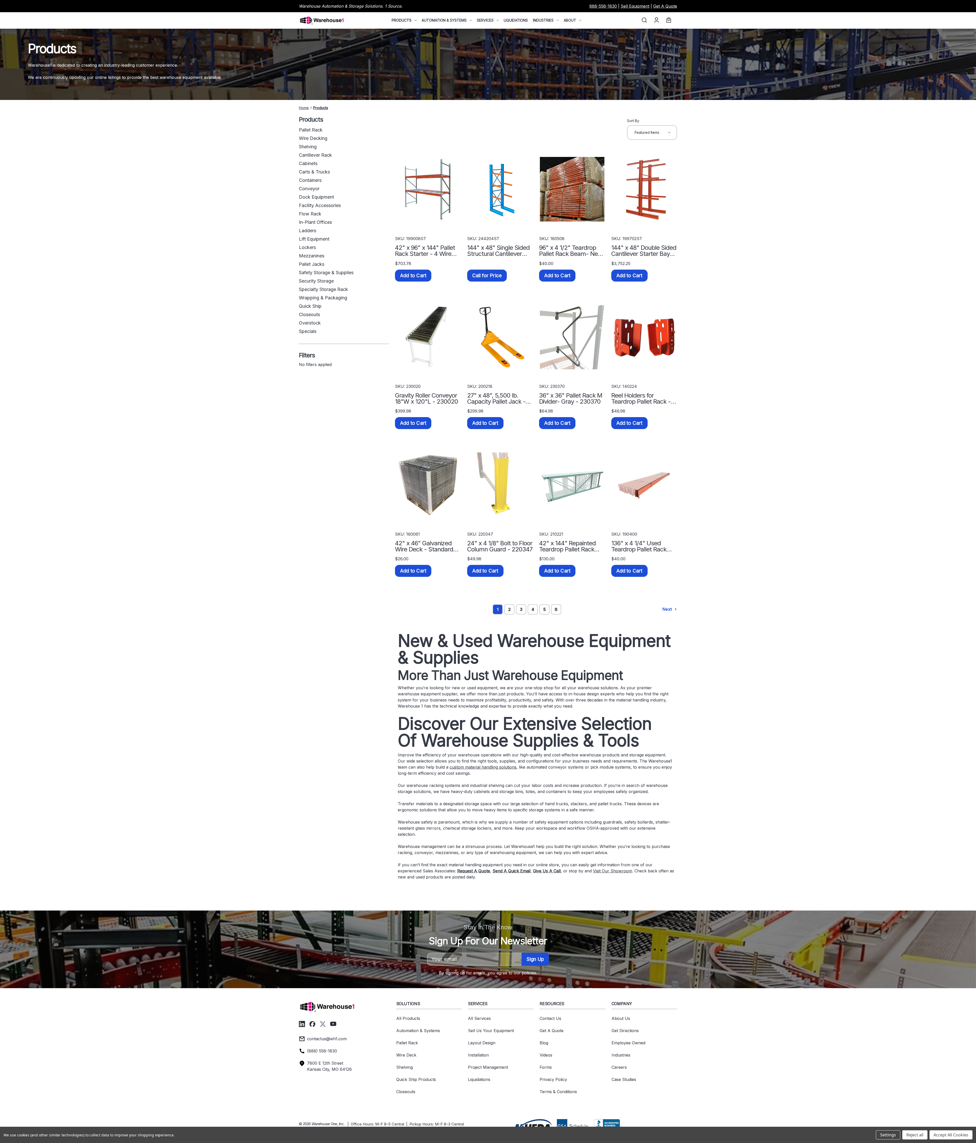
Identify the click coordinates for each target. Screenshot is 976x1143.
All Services (479, 1018)
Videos (546, 1055)
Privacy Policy (553, 1079)
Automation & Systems (444, 20)
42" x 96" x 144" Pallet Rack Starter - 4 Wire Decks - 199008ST (425, 251)
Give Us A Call (547, 870)
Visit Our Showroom (612, 870)
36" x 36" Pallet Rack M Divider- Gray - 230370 (570, 398)
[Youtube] (333, 1024)
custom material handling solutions (483, 767)
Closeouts (309, 314)
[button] (533, 1125)
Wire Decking (313, 138)
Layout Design (481, 1042)
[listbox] (652, 132)
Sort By (633, 121)
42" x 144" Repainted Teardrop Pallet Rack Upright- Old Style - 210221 (567, 546)
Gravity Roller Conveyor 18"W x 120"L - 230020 (426, 398)
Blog (544, 1042)
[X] (323, 1024)
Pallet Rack (311, 130)
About (570, 20)
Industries (543, 20)
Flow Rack (310, 213)
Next (667, 609)
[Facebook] (312, 1024)
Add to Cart (413, 276)
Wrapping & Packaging (323, 297)
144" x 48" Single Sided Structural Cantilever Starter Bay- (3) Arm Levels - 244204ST (498, 251)
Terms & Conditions (558, 1091)
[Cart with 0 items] (668, 20)
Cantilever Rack (315, 155)
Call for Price (487, 276)
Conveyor (309, 188)
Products (401, 20)
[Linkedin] (302, 1024)
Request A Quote (473, 870)
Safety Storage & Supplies (326, 272)
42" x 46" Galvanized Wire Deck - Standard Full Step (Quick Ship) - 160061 (425, 546)
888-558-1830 (603, 6)
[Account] (656, 20)
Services (485, 20)
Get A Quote (665, 6)
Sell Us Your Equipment (491, 1030)
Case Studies (624, 1079)
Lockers (307, 247)
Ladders (307, 230)
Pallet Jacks (311, 264)
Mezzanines (311, 255)
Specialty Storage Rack (323, 289)
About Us (621, 1018)
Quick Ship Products (416, 1079)
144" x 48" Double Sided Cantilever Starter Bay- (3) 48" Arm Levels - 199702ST (643, 251)
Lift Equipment (314, 239)
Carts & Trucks (314, 171)
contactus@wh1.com (327, 1038)
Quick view (428, 189)
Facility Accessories (320, 205)
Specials (307, 331)
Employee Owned (628, 1042)
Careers (619, 1067)
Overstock (310, 323)
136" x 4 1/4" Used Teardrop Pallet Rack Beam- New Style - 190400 (638, 546)
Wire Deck (406, 1055)
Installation (478, 1055)
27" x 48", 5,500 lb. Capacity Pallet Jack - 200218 (496, 398)
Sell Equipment (635, 6)
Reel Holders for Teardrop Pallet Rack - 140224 (641, 398)
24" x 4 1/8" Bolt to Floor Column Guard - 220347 (499, 546)
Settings (888, 1135)
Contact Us (550, 1018)
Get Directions (625, 1030)
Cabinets (308, 163)
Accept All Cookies (951, 1135)
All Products (408, 1018)
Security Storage (316, 281)
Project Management (488, 1067)
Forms (546, 1067)
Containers (310, 180)
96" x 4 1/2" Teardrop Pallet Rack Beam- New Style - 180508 (571, 251)
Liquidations (516, 20)
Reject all (914, 1135)
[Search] (643, 20)
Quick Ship (310, 306)
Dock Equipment (316, 197)
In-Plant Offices (315, 222)
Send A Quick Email (511, 870)
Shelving (308, 146)
